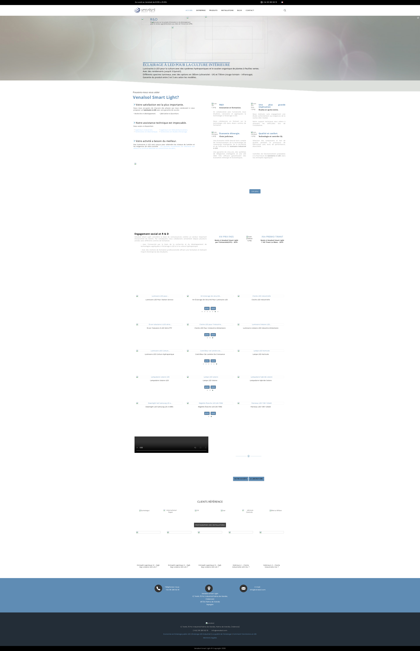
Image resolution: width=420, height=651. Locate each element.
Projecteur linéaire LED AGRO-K (260, 354)
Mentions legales (210, 638)
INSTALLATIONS (227, 10)
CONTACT (250, 10)
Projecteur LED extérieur (260, 300)
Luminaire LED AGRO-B (159, 354)
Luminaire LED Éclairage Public (210, 380)
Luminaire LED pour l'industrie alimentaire (210, 328)
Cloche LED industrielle (210, 300)
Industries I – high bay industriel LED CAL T (241, 566)
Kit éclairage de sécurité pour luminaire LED (159, 300)
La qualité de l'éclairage (221, 634)
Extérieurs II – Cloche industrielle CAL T (210, 566)
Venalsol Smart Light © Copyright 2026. (210, 648)
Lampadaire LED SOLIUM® (159, 380)
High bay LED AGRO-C (210, 354)
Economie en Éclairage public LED (177, 634)
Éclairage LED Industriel (201, 634)
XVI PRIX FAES (226, 236)
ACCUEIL (189, 10)
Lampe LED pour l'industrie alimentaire (159, 328)
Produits (213, 10)
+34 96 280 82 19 (172, 590)
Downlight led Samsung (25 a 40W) (260, 407)
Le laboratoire (256, 479)
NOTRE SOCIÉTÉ (240, 479)
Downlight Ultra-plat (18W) (210, 407)
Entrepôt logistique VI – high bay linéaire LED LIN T (148, 566)
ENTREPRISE (201, 10)
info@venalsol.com (258, 590)
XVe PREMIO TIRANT (272, 236)
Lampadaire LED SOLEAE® (260, 380)
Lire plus (255, 191)
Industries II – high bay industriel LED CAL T (272, 566)
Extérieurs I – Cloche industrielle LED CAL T (179, 566)
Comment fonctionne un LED (245, 634)
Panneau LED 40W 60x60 (159, 407)
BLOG (239, 10)
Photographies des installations (210, 525)
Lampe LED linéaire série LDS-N (260, 328)
